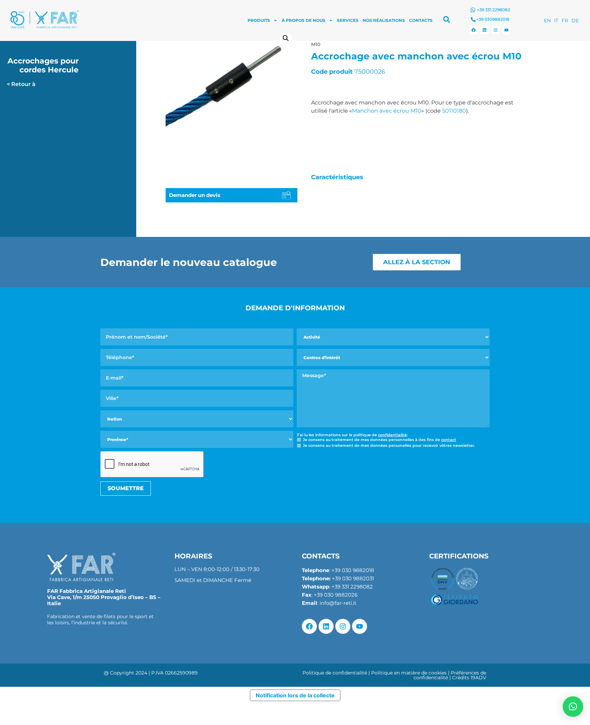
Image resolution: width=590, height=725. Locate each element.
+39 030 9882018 (353, 570)
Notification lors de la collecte (295, 695)
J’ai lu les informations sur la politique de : (352, 435)
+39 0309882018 (492, 19)
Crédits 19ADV (469, 677)
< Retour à (21, 84)
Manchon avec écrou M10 (386, 111)
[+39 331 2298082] (473, 10)
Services (348, 20)
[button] (286, 38)
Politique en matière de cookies (409, 673)
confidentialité (392, 434)
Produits (259, 20)
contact (448, 439)
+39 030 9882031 (353, 578)
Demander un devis (194, 195)
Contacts (421, 20)
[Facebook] (473, 30)
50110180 (454, 111)
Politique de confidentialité (335, 673)
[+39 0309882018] (473, 19)
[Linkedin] (484, 30)
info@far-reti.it (338, 603)
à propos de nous (303, 20)
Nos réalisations (384, 20)
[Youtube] (506, 30)
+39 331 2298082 (493, 9)
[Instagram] (495, 30)
